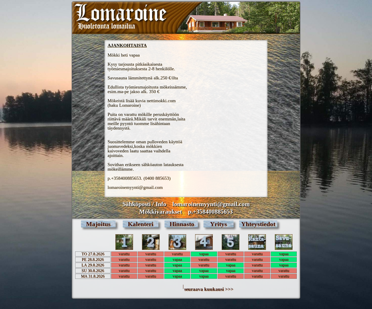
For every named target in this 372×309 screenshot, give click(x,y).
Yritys (218, 224)
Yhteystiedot (258, 224)
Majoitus (98, 224)
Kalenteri (140, 224)
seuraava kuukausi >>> (208, 289)
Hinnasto (181, 224)
